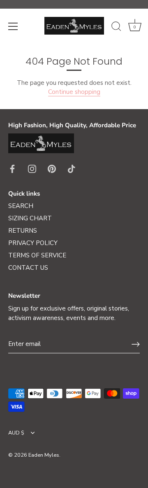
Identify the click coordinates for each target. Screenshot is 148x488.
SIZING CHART (30, 218)
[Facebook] (12, 168)
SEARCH (20, 206)
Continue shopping (74, 92)
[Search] (116, 28)
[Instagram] (32, 168)
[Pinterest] (52, 168)
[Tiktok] (71, 168)
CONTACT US (28, 268)
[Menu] (13, 26)
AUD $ (16, 433)
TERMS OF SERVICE (37, 255)
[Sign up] (136, 344)
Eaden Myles (43, 455)
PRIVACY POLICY (33, 243)
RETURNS (22, 230)
